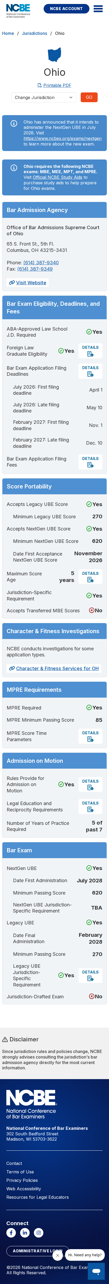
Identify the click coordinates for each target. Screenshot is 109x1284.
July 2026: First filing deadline (36, 390)
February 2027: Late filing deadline (41, 443)
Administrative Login (37, 1251)
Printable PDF (57, 85)
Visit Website (31, 282)
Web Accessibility (23, 1188)
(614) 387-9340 (41, 262)
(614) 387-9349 (35, 269)
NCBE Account (66, 8)
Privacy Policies (22, 1180)
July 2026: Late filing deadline (36, 407)
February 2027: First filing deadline (41, 425)
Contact (14, 1163)
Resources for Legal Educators (37, 1197)
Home (8, 33)
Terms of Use (20, 1171)
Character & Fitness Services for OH (57, 668)
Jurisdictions (34, 33)
